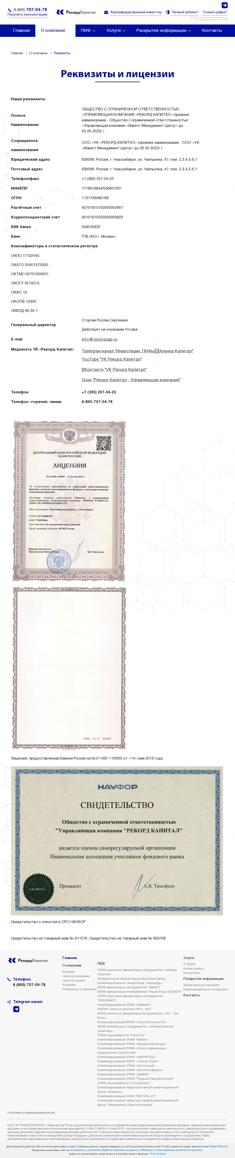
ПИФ (101, 963)
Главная (21, 31)
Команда (69, 985)
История (68, 972)
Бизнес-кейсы (193, 968)
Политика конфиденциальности (31, 1113)
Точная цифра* (215, 12)
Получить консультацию (28, 14)
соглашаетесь (78, 1150)
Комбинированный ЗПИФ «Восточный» (126, 1066)
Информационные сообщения (205, 989)
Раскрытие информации (203, 979)
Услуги (188, 958)
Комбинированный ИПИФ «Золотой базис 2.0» (132, 1022)
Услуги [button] (113, 31)
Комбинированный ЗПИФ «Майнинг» (124, 1005)
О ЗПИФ (189, 964)
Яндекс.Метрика (218, 1147)
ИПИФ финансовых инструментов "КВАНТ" (129, 987)
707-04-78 (30, 10)
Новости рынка (73, 980)
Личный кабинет (185, 12)
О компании (71, 965)
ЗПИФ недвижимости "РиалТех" (121, 1035)
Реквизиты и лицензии (79, 989)
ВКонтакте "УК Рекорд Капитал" (114, 370)
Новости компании (76, 976)
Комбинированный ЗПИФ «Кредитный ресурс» (132, 1044)
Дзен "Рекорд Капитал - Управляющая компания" (131, 380)
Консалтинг (191, 973)
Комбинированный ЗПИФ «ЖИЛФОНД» (127, 1057)
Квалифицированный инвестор (136, 12)
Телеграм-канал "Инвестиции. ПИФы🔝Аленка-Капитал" (137, 351)
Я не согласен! (158, 1154)
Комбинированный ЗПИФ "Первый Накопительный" (136, 1079)
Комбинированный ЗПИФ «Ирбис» (123, 1039)
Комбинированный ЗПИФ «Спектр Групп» (128, 1061)
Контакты (212, 31)
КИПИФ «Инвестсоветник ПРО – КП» (124, 1009)
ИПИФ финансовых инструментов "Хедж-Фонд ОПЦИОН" (140, 992)
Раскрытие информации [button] (161, 31)
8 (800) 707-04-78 (29, 985)
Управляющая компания (201, 985)
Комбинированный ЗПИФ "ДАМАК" (123, 1074)
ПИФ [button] (86, 31)
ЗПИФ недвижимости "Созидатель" (124, 1083)
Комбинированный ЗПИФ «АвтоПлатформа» (130, 1070)
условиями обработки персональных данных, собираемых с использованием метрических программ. (145, 1150)
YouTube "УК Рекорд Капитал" (112, 360)
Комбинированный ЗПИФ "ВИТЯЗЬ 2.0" (127, 1096)
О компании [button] (53, 31)
